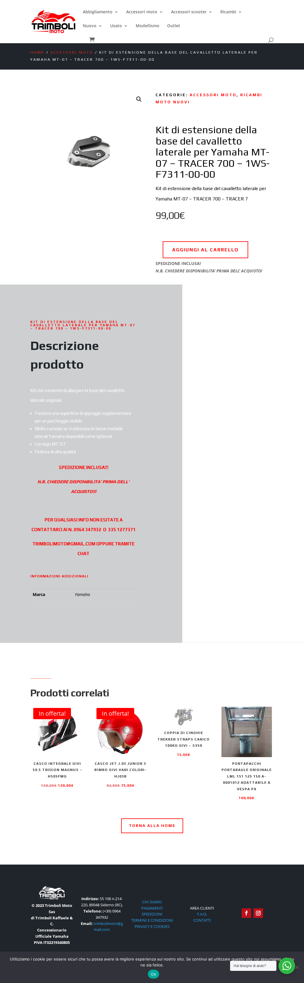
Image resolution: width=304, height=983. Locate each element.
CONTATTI (202, 920)
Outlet (173, 26)
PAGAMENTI (152, 908)
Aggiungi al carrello (205, 250)
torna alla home (152, 825)
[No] (297, 967)
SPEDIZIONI (152, 914)
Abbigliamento (98, 12)
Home (37, 52)
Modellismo (147, 26)
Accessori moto (141, 12)
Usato (116, 26)
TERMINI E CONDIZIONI (152, 920)
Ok (153, 974)
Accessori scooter (189, 12)
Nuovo (89, 26)
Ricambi (228, 12)
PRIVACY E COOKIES (152, 926)
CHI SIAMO (152, 902)
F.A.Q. (202, 914)
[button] (139, 99)
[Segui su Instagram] (258, 913)
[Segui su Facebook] (246, 913)
